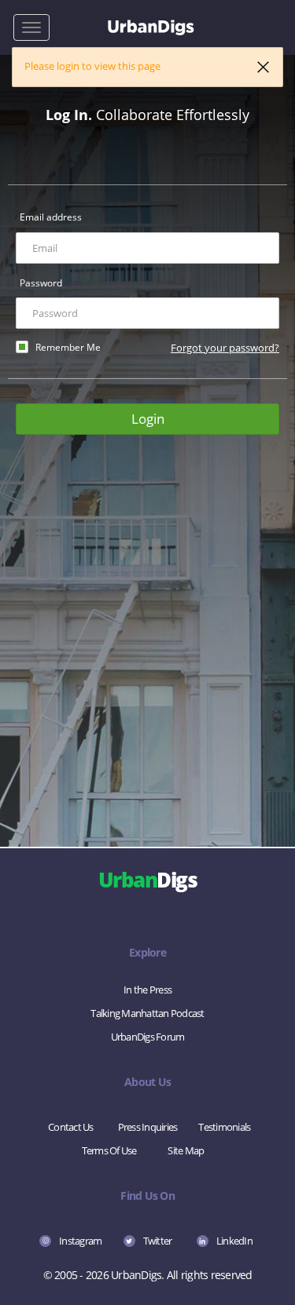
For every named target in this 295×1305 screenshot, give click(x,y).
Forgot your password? (225, 348)
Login (147, 419)
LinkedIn (234, 1241)
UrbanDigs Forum (148, 1037)
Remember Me (68, 347)
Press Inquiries (148, 1127)
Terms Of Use (109, 1150)
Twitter (157, 1241)
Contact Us (71, 1127)
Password (41, 283)
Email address (51, 217)
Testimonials (224, 1127)
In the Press (147, 989)
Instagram (80, 1241)
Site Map (186, 1150)
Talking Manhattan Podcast (147, 1013)
